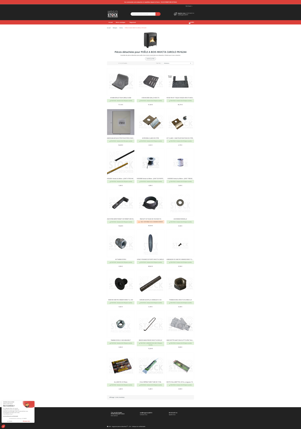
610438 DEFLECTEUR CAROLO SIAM (120, 97)
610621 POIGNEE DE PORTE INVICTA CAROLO (150, 259)
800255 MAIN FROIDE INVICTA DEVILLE (150, 340)
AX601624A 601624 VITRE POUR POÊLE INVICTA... (120, 138)
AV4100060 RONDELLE (180, 219)
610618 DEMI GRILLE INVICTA (150, 97)
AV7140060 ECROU (120, 259)
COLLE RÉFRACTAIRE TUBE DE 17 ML (150, 382)
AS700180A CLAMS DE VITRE (150, 138)
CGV (130, 426)
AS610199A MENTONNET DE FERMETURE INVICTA (120, 219)
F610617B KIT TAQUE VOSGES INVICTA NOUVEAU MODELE (180, 97)
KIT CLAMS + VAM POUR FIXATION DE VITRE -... (180, 138)
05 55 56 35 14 (190, 13)
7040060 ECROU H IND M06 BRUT (121, 340)
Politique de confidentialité (138, 426)
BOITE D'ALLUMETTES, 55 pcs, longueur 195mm (180, 382)
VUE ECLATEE (150, 59)
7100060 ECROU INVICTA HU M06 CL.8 (180, 300)
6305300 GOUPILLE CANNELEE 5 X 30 (150, 300)
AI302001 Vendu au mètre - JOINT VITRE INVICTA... (120, 178)
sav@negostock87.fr (183, 14)
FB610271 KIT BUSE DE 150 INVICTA (150, 219)
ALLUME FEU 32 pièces (120, 382)
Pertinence (178, 63)
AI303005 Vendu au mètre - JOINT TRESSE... (180, 178)
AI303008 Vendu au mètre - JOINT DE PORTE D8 (150, 178)
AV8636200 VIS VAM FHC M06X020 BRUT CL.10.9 (180, 259)
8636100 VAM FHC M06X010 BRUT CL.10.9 (120, 300)
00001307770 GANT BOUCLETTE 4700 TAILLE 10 (180, 340)
